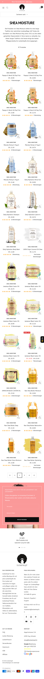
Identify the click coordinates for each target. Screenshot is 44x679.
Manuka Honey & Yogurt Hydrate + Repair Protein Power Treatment (11, 145)
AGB (3, 651)
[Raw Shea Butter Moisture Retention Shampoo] (33, 375)
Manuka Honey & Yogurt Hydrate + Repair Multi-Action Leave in (32, 145)
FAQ (3, 632)
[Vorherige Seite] (10, 475)
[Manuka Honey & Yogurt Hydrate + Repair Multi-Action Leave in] (33, 130)
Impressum (5, 647)
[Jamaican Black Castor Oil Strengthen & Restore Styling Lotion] (33, 341)
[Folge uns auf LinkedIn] (31, 621)
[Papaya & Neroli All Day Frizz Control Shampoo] (11, 60)
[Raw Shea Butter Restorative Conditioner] (33, 410)
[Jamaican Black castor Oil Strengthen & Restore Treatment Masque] (33, 271)
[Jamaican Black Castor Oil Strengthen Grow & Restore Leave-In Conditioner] (11, 341)
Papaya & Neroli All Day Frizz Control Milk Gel (11, 110)
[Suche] (7, 8)
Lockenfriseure (6, 640)
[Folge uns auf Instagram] (31, 617)
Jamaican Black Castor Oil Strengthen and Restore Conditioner (11, 321)
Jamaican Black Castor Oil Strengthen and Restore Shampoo (11, 286)
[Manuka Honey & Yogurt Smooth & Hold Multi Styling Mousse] (11, 164)
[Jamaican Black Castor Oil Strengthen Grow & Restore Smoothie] (33, 306)
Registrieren (22, 519)
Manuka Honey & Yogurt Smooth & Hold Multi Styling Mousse (11, 180)
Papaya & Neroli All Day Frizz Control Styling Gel (33, 110)
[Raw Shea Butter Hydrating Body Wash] (33, 445)
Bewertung (30, 644)
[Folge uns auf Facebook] (26, 617)
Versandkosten (7, 643)
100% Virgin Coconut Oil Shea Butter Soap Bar (32, 249)
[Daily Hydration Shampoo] (11, 199)
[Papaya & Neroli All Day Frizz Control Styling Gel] (33, 95)
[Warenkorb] (40, 8)
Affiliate (4, 654)
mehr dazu (29, 2)
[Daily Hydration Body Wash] (11, 234)
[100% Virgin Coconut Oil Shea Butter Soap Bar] (33, 234)
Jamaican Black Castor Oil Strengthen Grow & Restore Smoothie (32, 321)
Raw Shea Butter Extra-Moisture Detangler (11, 460)
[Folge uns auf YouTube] (26, 621)
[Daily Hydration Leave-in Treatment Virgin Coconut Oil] (33, 199)
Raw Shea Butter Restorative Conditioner (33, 425)
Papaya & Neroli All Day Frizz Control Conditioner (33, 75)
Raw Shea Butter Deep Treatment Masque (11, 425)
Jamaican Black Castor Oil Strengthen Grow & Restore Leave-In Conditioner (11, 356)
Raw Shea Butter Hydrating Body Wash (32, 460)
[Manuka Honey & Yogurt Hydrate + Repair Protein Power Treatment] (11, 130)
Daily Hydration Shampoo (11, 214)
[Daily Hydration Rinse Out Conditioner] (33, 164)
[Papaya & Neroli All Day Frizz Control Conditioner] (33, 60)
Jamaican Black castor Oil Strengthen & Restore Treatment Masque (33, 286)
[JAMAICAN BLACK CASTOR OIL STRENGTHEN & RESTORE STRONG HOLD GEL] (11, 375)
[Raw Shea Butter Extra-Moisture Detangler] (11, 445)
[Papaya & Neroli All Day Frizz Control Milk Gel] (11, 95)
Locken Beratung (7, 636)
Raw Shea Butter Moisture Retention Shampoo (33, 391)
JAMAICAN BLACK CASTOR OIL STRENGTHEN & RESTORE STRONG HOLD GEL (11, 391)
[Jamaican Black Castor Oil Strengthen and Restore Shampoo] (11, 271)
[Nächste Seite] (34, 475)
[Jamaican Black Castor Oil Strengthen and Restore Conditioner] (11, 306)
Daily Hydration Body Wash (11, 249)
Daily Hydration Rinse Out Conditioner (33, 180)
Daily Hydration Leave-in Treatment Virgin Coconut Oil (33, 214)
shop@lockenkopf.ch (30, 640)
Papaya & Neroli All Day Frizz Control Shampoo (11, 75)
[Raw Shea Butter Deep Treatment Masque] (11, 410)
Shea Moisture (11, 73)
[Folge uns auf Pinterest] (35, 617)
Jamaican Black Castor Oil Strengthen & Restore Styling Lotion (33, 356)
